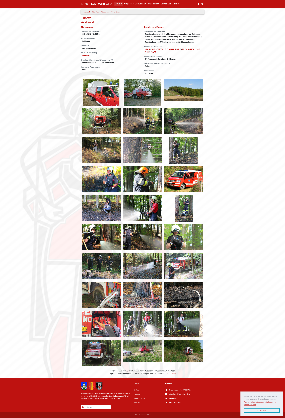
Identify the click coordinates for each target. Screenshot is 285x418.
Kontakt (136, 390)
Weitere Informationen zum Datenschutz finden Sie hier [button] (260, 403)
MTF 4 (160, 49)
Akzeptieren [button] (261, 410)
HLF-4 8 (185, 49)
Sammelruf (86, 55)
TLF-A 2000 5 (170, 49)
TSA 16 (153, 52)
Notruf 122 (173, 398)
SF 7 (179, 49)
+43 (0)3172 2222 (175, 403)
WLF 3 (154, 49)
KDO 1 (147, 49)
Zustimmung (170, 373)
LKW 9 (192, 49)
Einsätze (95, 12)
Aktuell (87, 12)
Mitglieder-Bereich (140, 398)
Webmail (136, 403)
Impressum (137, 394)
